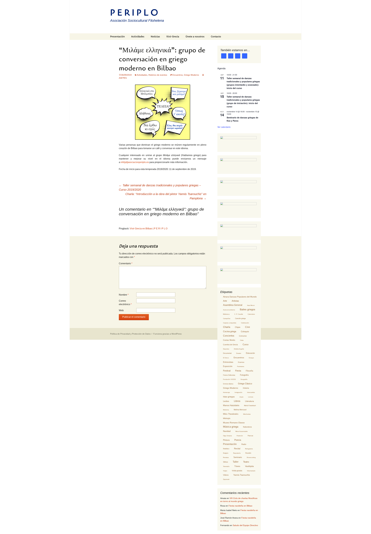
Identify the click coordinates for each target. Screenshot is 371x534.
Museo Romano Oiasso (234, 422)
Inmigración (238, 392)
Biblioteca (226, 314)
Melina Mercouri (240, 410)
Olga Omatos (227, 436)
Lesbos (226, 401)
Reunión (248, 453)
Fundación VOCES (229, 379)
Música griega (230, 426)
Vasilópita (249, 466)
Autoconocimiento (229, 310)
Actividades (137, 36)
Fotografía (244, 375)
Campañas (226, 318)
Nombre (124, 295)
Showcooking (251, 457)
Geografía (244, 379)
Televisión (226, 466)
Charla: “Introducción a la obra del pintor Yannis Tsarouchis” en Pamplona (165, 196)
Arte (225, 301)
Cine (247, 327)
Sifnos (225, 462)
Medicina (226, 410)
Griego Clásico (245, 383)
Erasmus (241, 362)
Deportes (226, 349)
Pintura (226, 440)
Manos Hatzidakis (231, 405)
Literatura (249, 401)
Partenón (240, 436)
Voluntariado (251, 471)
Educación (250, 353)
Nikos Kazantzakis (241, 431)
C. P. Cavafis (238, 314)
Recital (237, 448)
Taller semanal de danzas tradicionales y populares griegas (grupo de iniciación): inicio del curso (243, 101)
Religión (225, 453)
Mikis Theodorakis (230, 414)
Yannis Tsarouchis (241, 475)
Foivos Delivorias (229, 375)
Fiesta (238, 370)
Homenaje (226, 392)
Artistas (235, 301)
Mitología (226, 418)
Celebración (245, 323)
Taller (235, 461)
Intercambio (251, 392)
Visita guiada (237, 471)
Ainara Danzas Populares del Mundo (240, 297)
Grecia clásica (228, 384)
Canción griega (240, 318)
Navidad (227, 431)
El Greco (226, 358)
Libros (237, 401)
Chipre (237, 327)
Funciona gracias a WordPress (167, 334)
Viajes (225, 471)
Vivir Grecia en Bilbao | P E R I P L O (148, 228)
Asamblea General (232, 305)
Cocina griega (229, 331)
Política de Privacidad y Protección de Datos (130, 334)
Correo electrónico (125, 303)
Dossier (238, 353)
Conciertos (228, 336)
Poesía (237, 440)
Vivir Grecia (172, 36)
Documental (227, 353)
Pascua (250, 436)
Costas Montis (229, 340)
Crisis (241, 340)
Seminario (237, 457)
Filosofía (249, 371)
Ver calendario (224, 126)
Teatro (246, 462)
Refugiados (249, 449)
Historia (246, 388)
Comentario (125, 263)
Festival (226, 370)
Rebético (226, 449)
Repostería (237, 453)
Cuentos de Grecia (230, 345)
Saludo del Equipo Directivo (245, 525)
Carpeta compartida (229, 323)
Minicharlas (247, 414)
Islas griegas (229, 397)
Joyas (241, 397)
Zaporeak (226, 479)
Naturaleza (247, 427)
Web (121, 310)
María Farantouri (250, 405)
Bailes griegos (247, 309)
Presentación (117, 36)
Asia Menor (251, 305)
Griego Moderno (191, 75)
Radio (243, 444)
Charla (226, 327)
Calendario (251, 314)
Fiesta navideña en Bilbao (240, 506)
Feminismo (240, 366)
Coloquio (245, 331)
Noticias (155, 36)
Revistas (226, 457)
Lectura (250, 397)
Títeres (237, 466)
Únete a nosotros (195, 36)
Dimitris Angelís (239, 349)
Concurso (243, 336)
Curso (245, 344)
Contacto (216, 36)
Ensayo (251, 358)
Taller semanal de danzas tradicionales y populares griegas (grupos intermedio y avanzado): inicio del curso (243, 83)
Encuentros (177, 75)
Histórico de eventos (157, 75)
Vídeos (226, 475)
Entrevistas (228, 362)
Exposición (227, 366)
